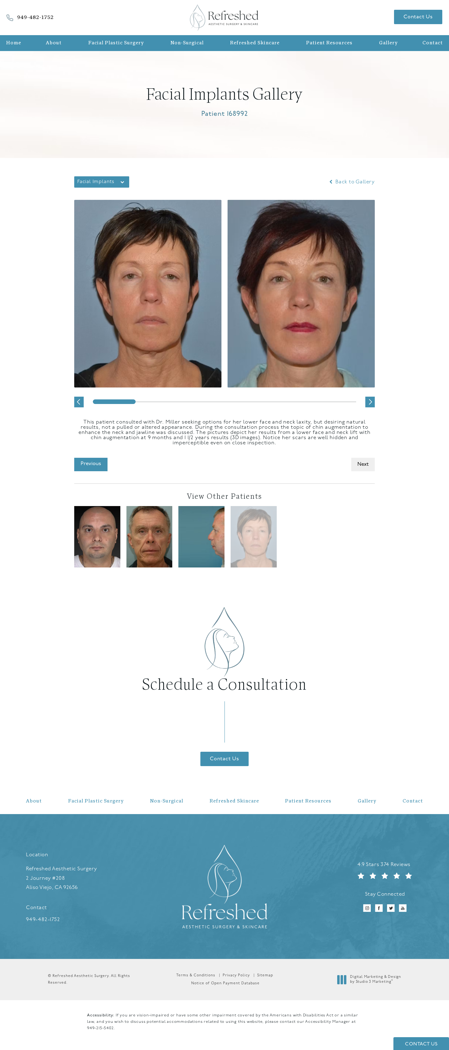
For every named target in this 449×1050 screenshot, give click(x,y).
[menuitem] (15, 43)
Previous (91, 463)
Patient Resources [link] (329, 43)
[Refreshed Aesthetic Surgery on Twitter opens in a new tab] (391, 908)
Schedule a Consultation (224, 686)
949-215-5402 (100, 1028)
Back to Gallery (354, 182)
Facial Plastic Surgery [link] (116, 43)
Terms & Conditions (195, 975)
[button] (79, 402)
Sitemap (265, 975)
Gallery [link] (388, 43)
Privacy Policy (236, 975)
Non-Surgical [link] (187, 43)
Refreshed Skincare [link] (254, 43)
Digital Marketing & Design (375, 980)
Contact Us (418, 17)
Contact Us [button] (421, 1044)
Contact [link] (432, 43)
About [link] (54, 43)
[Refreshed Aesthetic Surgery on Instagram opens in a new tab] (367, 908)
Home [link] (13, 43)
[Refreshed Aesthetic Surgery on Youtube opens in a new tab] (403, 908)
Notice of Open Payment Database (225, 983)
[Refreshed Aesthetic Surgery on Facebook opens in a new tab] (379, 908)
